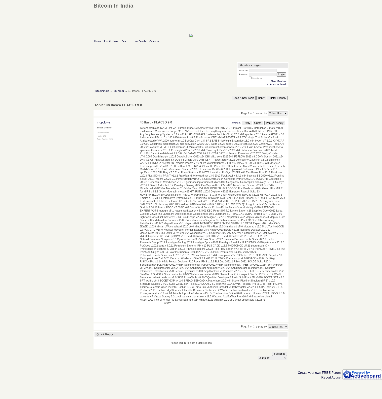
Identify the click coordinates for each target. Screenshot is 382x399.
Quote (257, 122)
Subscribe (279, 353)
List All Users (111, 41)
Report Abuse (331, 377)
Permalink (235, 122)
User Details (139, 41)
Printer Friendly (277, 97)
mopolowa (103, 122)
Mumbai (119, 90)
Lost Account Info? (275, 84)
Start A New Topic (244, 97)
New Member (278, 81)
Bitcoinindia (102, 90)
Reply (261, 97)
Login (281, 74)
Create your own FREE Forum (319, 372)
